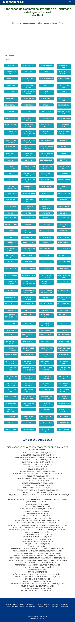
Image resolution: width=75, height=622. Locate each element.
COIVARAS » (64, 160)
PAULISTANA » (64, 315)
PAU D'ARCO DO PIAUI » (46, 316)
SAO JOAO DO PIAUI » (46, 384)
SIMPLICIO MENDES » (46, 411)
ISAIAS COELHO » (11, 224)
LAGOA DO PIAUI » (46, 248)
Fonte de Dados (47, 605)
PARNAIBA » (64, 310)
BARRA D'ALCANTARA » (46, 93)
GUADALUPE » (46, 213)
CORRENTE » (11, 173)
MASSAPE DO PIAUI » (11, 269)
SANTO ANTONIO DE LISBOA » (11, 362)
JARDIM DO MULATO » (29, 232)
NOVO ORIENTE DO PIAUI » (11, 298)
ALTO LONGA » (29, 72)
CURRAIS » (11, 180)
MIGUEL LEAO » (64, 268)
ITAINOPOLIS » (29, 224)
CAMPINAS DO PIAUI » (46, 132)
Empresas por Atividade (30, 605)
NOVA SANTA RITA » (64, 291)
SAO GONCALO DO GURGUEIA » (64, 369)
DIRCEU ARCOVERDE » (11, 187)
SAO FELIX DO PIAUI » (11, 369)
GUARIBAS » (64, 213)
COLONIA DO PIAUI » (28, 168)
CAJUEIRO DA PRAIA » (11, 132)
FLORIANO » (46, 200)
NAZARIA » (11, 290)
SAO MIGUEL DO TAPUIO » (63, 397)
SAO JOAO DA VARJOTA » (11, 384)
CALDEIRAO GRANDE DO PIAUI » (29, 133)
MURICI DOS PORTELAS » (46, 283)
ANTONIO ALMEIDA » (64, 79)
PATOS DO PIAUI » (29, 315)
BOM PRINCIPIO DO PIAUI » (63, 112)
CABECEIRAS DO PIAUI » (46, 126)
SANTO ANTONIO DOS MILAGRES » (29, 362)
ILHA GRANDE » (29, 217)
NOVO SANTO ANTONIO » (28, 298)
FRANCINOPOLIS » (64, 200)
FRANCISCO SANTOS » (46, 207)
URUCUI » (29, 423)
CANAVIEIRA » (63, 140)
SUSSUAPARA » (11, 416)
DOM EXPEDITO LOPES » (29, 187)
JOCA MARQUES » (46, 237)
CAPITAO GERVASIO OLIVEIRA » (46, 148)
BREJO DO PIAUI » (64, 118)
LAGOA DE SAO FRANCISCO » (11, 250)
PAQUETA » (28, 310)
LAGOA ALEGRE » (64, 242)
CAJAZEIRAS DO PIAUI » (64, 126)
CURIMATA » (64, 173)
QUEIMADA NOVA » (64, 335)
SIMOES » (29, 410)
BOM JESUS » (46, 111)
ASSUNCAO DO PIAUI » (64, 86)
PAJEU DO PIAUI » (46, 304)
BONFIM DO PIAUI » (11, 118)
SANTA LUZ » (28, 354)
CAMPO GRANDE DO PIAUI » (11, 141)
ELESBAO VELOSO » (11, 194)
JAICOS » (11, 231)
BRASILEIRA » (46, 118)
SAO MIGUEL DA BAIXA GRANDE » (28, 397)
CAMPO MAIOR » (46, 140)
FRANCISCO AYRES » (11, 207)
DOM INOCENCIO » (46, 186)
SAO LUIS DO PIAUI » (11, 397)
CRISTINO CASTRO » (46, 174)
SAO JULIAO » (46, 390)
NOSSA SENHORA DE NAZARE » (29, 291)
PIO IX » (28, 330)
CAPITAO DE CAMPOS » (29, 148)
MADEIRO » (11, 262)
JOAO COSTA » (11, 237)
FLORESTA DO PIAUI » (28, 201)
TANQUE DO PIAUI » (46, 417)
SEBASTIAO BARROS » (46, 404)
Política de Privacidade (64, 605)
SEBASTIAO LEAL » (64, 403)
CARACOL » (64, 147)
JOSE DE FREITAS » (64, 237)
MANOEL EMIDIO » (29, 262)
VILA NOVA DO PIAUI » (46, 430)
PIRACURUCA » (46, 330)
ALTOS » (46, 72)
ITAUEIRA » (46, 224)
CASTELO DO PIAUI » (46, 154)
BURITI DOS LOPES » (11, 126)
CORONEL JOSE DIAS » (64, 168)
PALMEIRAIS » (11, 310)
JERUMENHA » (64, 231)
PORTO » (11, 335)
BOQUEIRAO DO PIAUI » (29, 119)
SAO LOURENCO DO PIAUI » (63, 391)
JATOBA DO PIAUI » (46, 231)
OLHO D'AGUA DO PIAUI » (64, 298)
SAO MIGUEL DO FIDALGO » (46, 397)
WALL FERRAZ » (64, 429)
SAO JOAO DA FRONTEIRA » (46, 377)
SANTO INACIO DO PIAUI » (46, 362)
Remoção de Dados (55, 605)
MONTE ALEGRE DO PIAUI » (63, 276)
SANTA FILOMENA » (11, 356)
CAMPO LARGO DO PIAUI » (28, 141)
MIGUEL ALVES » (46, 268)
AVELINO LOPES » (11, 92)
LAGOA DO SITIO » (64, 248)
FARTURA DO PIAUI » (64, 194)
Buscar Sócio (22, 605)
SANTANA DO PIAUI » (64, 356)
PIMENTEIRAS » (11, 330)
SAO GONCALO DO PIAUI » (11, 377)
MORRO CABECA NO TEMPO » (11, 283)
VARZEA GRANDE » (11, 429)
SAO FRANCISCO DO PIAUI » (46, 369)
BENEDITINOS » (29, 105)
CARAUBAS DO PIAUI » (11, 154)
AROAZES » (11, 85)
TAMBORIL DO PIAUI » (28, 417)
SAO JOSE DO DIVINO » (63, 384)
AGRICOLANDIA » (28, 65)
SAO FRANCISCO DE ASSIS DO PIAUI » (29, 370)
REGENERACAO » (28, 341)
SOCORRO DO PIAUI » (64, 411)
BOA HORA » (11, 111)
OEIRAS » (46, 297)
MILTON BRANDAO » (11, 276)
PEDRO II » (28, 323)
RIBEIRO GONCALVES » (11, 349)
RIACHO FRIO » (46, 341)
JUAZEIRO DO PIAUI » (11, 243)
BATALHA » (46, 98)
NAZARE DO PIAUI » (63, 282)
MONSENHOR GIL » (28, 275)
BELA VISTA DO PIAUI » (64, 99)
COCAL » (11, 160)
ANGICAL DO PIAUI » (29, 79)
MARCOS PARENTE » (64, 263)
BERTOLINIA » (46, 105)
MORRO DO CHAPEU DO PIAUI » (29, 284)
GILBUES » (28, 213)
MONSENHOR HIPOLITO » (46, 276)
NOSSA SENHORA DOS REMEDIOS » (46, 291)
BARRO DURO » (29, 98)
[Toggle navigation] (70, 2)
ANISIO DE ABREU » (46, 78)
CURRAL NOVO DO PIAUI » (29, 181)
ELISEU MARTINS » (29, 193)
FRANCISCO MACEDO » (29, 207)
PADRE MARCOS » (11, 304)
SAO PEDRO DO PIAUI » (11, 404)
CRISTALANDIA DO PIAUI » (29, 174)
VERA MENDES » (28, 429)
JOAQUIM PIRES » (29, 237)
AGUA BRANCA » (46, 65)
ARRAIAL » (46, 85)
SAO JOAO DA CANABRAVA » (28, 377)
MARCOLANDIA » (46, 262)
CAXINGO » (64, 153)
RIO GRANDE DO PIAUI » (28, 349)
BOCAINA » (28, 111)
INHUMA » (46, 217)
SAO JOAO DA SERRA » (64, 377)
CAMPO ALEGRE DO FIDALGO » (63, 132)
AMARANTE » (11, 78)
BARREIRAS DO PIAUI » (11, 99)
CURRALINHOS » (46, 180)
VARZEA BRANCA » (64, 423)
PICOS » (64, 323)
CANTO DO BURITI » (11, 148)
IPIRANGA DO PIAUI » (64, 218)
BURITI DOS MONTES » (29, 126)
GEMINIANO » (11, 213)
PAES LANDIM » (29, 304)
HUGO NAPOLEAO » (11, 218)
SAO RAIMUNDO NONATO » (28, 404)
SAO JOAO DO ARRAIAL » (28, 384)
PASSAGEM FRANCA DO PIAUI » (11, 317)
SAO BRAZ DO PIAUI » (63, 362)
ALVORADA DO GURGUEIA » (64, 73)
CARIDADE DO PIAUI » (28, 154)
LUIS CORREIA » (46, 255)
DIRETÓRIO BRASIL (14, 2)
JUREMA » (46, 242)
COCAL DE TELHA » (28, 160)
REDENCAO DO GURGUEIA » (11, 342)
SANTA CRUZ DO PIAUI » (46, 349)
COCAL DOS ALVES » (46, 161)
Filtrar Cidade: (9, 56)
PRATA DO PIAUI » (46, 335)
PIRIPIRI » (64, 330)
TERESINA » (64, 416)
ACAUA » (11, 65)
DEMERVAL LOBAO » (64, 181)
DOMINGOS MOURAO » (64, 187)
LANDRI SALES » (28, 255)
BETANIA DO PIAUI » (64, 106)
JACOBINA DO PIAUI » (64, 225)
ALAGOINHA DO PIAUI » (64, 66)
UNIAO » (11, 423)
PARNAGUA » (46, 310)
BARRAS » (64, 92)
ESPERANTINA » (46, 193)
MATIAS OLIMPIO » (29, 268)
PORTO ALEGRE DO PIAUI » (28, 336)
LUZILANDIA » (64, 255)
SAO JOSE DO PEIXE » (11, 391)
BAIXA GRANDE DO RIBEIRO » (29, 93)
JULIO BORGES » (28, 242)
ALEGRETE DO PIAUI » (11, 73)
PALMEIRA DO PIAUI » (63, 305)
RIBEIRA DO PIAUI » (64, 341)
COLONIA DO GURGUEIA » (11, 168)
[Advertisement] (37, 39)
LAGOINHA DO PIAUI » (11, 256)
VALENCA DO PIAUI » (46, 424)
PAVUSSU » (11, 323)
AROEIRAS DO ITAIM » (28, 86)
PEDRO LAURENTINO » (46, 324)
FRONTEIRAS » (64, 206)
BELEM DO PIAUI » (11, 105)
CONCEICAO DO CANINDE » (46, 168)
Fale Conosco (40, 605)
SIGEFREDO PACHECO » (11, 411)
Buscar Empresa (15, 605)
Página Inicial (8, 605)
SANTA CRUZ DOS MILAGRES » (64, 349)
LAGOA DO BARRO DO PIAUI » (29, 250)
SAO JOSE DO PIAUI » (28, 391)
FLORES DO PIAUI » (11, 200)
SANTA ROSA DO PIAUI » (46, 356)
